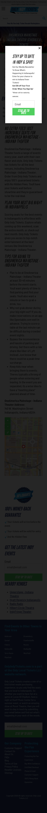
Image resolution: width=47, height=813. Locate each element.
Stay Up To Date (23, 112)
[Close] (39, 49)
